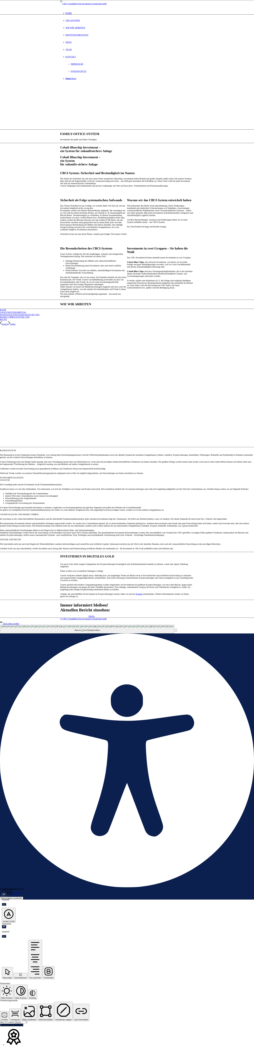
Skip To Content (7, 1022)
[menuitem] (129, 13)
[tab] (5, 311)
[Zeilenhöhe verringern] (4, 936)
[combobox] (87, 629)
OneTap (16, 893)
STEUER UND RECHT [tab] (10, 539)
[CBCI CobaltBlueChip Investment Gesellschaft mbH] (83, 4)
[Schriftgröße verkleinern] (4, 904)
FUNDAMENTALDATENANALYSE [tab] (12, 479)
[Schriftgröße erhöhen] (4, 894)
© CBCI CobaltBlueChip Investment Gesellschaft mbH (83, 619)
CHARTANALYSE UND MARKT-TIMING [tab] (19, 514)
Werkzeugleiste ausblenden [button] (11, 898)
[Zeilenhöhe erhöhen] (4, 926)
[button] (176, 630)
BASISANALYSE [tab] (8, 450)
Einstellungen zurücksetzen (11, 1025)
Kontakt (139, 594)
